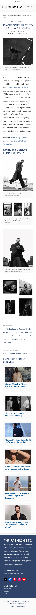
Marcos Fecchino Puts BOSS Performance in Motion (18, 441)
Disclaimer (7, 601)
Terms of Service (26, 601)
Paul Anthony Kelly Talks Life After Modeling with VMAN (16, 524)
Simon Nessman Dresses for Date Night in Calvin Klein (17, 467)
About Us (7, 591)
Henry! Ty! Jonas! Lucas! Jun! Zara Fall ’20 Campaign (15, 140)
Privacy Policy (15, 601)
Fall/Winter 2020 (17, 21)
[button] (35, 2)
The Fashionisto (17, 31)
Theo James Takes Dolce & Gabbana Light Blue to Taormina (17, 495)
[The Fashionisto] (12, 7)
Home (5, 15)
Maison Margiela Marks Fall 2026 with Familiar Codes (16, 386)
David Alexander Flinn (18, 87)
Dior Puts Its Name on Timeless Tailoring (15, 414)
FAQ (5, 593)
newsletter (18, 573)
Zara (5, 77)
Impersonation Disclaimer (18, 603)
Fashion (10, 15)
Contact (7, 589)
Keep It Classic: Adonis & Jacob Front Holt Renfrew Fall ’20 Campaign (17, 339)
